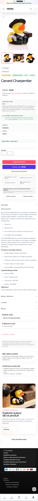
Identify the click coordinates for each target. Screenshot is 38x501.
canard (4, 134)
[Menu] (3, 9)
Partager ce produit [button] (8, 334)
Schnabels (5, 128)
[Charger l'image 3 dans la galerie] (30, 58)
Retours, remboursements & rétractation (14, 457)
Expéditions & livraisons (10, 455)
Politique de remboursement (12, 482)
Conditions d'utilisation (10, 464)
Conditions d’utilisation (12, 487)
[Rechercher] (31, 9)
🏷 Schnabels (5, 68)
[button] (35, 9)
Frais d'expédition (17, 93)
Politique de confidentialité (12, 484)
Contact (6, 453)
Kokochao (6, 480)
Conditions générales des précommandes (15, 462)
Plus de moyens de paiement (19, 171)
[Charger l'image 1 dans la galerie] (7, 58)
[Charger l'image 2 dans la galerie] (18, 58)
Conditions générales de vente (12, 459)
